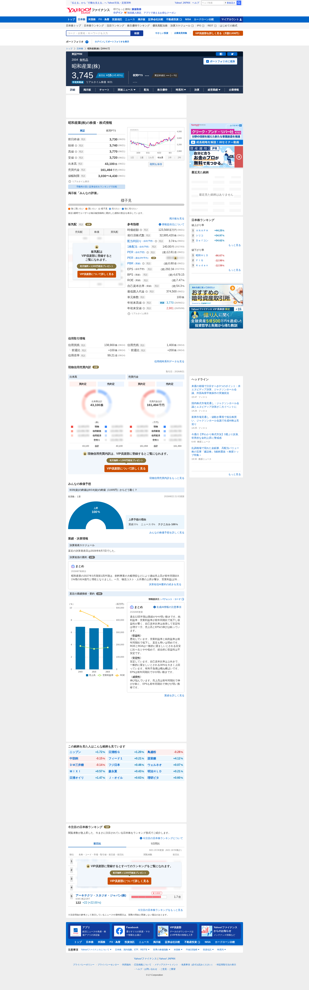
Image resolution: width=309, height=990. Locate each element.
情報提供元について (173, 224)
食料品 (84, 59)
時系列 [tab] (220, 949)
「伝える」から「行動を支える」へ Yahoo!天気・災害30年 (100, 2)
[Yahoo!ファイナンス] (89, 9)
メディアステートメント (166, 964)
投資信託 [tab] (207, 949)
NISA (188, 19)
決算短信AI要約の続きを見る (165, 584)
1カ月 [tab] (151, 157)
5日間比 (155, 843)
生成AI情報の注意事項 (168, 607)
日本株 (81, 19)
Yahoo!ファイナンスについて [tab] (95, 949)
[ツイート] (232, 54)
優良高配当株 (160, 25)
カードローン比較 (204, 19)
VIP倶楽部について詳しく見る (97, 274)
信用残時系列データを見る (169, 361)
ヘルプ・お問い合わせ (146, 969)
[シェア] (221, 54)
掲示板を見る (176, 218)
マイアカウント (230, 19)
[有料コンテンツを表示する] (175, 258)
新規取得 (136, 9)
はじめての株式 (228, 25)
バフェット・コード (171, 599)
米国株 (92, 19)
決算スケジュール (180, 25)
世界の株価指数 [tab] (160, 949)
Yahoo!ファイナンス (145, 958)
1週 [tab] (141, 157)
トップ (71, 19)
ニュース (130, 19)
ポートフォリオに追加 (222, 61)
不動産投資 (172, 19)
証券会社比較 (155, 19)
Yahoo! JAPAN (182, 2)
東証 (82, 130)
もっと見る (234, 245)
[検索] (239, 3)
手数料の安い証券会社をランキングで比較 (96, 186)
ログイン (118, 12)
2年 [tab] (179, 157)
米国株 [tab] (177, 949)
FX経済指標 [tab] (191, 949)
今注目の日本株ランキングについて (163, 838)
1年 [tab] (170, 157)
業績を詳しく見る (174, 695)
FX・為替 (104, 19)
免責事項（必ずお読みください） (197, 964)
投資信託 (117, 19)
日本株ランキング (94, 25)
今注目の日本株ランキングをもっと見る (160, 910)
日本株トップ (73, 25)
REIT (210, 25)
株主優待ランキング (138, 25)
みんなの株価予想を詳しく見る (166, 532)
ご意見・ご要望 (167, 969)
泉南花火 (231, 3)
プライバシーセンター (108, 964)
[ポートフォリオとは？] (87, 42)
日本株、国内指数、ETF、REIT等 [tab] (131, 949)
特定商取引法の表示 (226, 964)
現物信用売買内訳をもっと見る (166, 478)
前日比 (97, 843)
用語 (83, 139)
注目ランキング (115, 25)
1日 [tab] (132, 157)
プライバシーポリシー (83, 964)
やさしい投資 (161, 33)
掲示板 (141, 19)
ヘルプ (195, 2)
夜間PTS (111, 130)
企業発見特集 (180, 33)
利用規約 (126, 964)
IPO (199, 25)
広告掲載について (142, 964)
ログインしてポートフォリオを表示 (112, 41)
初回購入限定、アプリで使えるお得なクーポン (151, 12)
